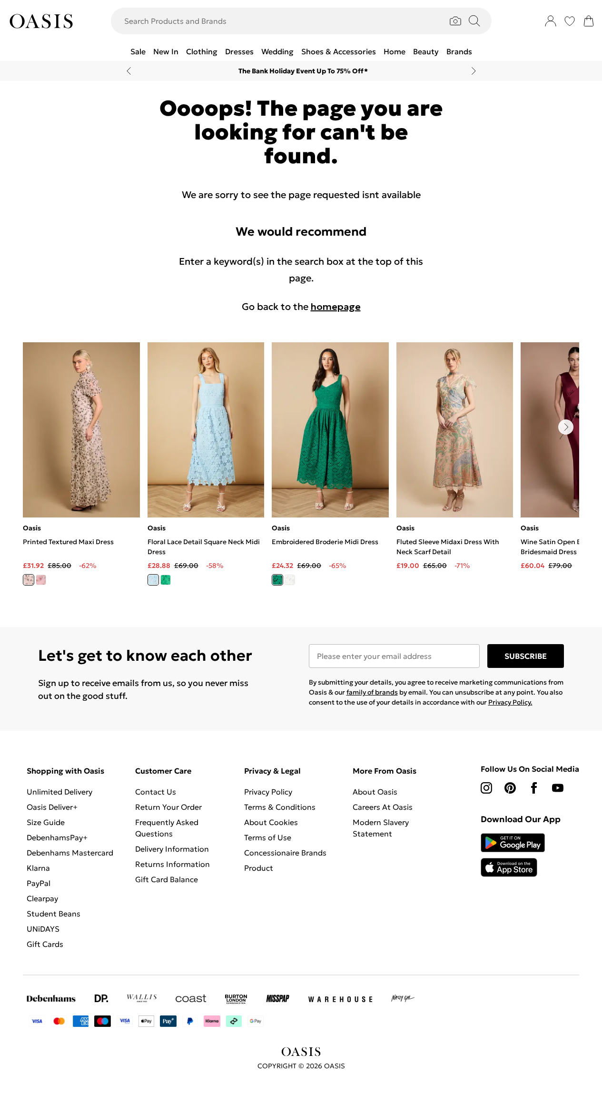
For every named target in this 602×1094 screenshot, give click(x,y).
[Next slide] (474, 71)
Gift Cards (45, 944)
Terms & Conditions (280, 807)
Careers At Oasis (383, 807)
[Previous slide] (129, 71)
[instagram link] (486, 788)
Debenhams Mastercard (70, 852)
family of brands (372, 692)
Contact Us (155, 791)
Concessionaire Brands (285, 852)
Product (258, 868)
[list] (301, 469)
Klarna (38, 868)
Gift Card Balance (166, 879)
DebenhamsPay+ (57, 837)
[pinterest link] (510, 788)
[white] (290, 580)
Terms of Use (267, 837)
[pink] (41, 580)
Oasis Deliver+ (52, 807)
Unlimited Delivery (59, 791)
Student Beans (53, 913)
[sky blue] (153, 580)
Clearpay (42, 898)
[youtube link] (557, 788)
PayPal (38, 883)
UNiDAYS (43, 929)
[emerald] (165, 580)
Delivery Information (172, 849)
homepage (336, 306)
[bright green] (277, 580)
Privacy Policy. (510, 702)
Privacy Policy (268, 791)
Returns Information (172, 864)
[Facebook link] (534, 788)
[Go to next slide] (565, 427)
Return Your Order (168, 807)
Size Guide (46, 822)
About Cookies (271, 822)
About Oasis (375, 791)
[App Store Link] (513, 855)
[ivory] (28, 580)
